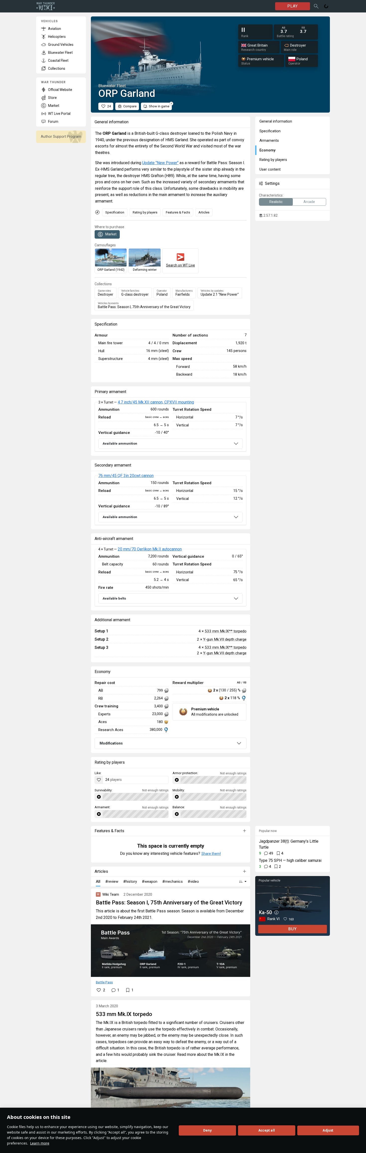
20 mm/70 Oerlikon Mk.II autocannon (150, 549)
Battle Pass (104, 982)
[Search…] (316, 6)
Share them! (211, 854)
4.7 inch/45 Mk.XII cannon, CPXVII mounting (156, 402)
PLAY (292, 6)
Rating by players (145, 212)
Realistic (276, 202)
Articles (203, 212)
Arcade (309, 202)
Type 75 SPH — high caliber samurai (290, 860)
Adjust (328, 1130)
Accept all (266, 1130)
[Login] (326, 6)
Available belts (114, 598)
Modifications (111, 743)
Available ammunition (120, 443)
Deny (207, 1130)
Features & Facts (178, 212)
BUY (292, 929)
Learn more (39, 1143)
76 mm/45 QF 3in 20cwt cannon (126, 475)
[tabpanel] (170, 427)
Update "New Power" (160, 162)
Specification (114, 212)
